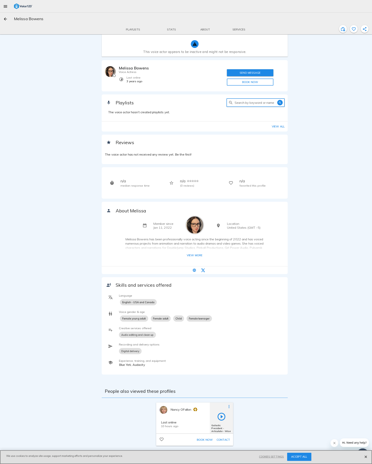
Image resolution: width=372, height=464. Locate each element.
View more (194, 255)
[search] (231, 102)
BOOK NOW (250, 82)
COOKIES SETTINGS (271, 456)
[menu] (5, 6)
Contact (223, 439)
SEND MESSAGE (250, 72)
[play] (221, 416)
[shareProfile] (365, 29)
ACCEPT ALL (299, 456)
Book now (205, 439)
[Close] (366, 457)
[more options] (229, 406)
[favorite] (354, 29)
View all (278, 126)
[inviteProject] (343, 29)
